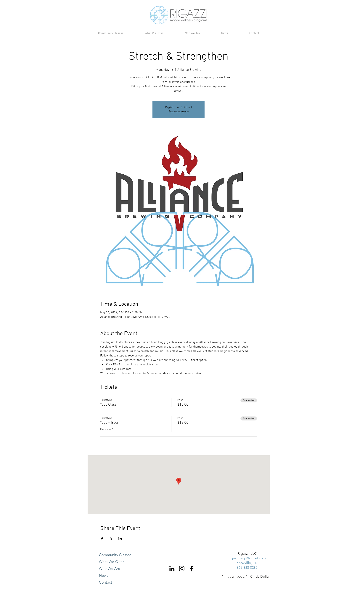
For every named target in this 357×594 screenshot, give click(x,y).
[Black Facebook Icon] (191, 568)
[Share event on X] (111, 538)
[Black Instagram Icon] (181, 568)
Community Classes (115, 554)
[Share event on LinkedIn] (120, 538)
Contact (105, 582)
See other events (179, 111)
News (103, 575)
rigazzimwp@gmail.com (247, 558)
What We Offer (111, 561)
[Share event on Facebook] (102, 538)
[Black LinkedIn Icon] (172, 568)
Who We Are (109, 568)
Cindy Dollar (260, 576)
